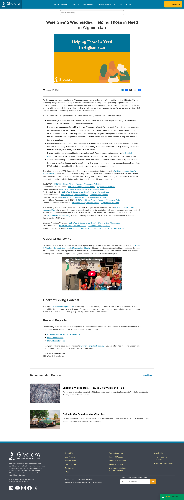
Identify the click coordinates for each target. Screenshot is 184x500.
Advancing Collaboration (164, 463)
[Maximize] (181, 496)
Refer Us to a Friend (117, 460)
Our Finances (70, 464)
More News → (148, 375)
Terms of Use (69, 479)
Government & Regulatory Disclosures (77, 482)
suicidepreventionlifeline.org (58, 215)
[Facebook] (29, 488)
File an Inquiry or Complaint (160, 458)
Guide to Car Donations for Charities (83, 414)
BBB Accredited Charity (80, 248)
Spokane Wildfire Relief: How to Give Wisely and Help (93, 388)
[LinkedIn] (11, 488)
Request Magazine (116, 456)
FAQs (67, 471)
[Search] (121, 12)
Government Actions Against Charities (117, 469)
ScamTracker (159, 453)
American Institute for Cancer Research (63, 334)
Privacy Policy (97, 482)
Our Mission (70, 456)
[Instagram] (23, 488)
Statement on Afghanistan (109, 222)
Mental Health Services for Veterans (110, 228)
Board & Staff (70, 460)
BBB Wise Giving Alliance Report (67, 184)
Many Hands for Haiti (56, 340)
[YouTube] (17, 488)
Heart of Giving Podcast (63, 306)
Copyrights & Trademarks (85, 479)
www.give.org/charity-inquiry (92, 345)
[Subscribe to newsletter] (153, 481)
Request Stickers (116, 464)
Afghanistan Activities (92, 184)
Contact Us (69, 468)
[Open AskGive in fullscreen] (163, 496)
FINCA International (55, 337)
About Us (69, 453)
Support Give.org (173, 4)
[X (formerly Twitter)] (35, 488)
